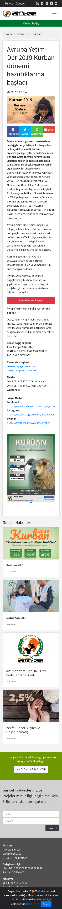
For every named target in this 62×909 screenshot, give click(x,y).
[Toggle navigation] (54, 13)
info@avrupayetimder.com (22, 370)
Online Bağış (31, 23)
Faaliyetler (22, 34)
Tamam (46, 904)
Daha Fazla (32, 904)
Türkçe (9, 3)
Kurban (37, 34)
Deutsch (21, 3)
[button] (51, 468)
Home (9, 34)
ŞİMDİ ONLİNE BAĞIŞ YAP (31, 769)
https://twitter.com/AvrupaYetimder (28, 422)
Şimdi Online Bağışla (31, 300)
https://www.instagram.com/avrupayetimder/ (34, 414)
